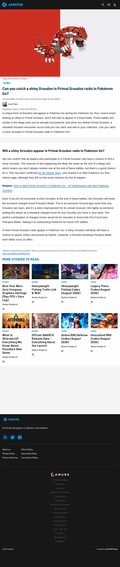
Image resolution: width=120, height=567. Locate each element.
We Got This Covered (60, 504)
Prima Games (60, 496)
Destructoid (60, 508)
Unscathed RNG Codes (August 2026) (101, 338)
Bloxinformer (60, 537)
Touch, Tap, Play (60, 529)
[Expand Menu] (109, 5)
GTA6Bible (60, 541)
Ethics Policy (27, 449)
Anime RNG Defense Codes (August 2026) (74, 338)
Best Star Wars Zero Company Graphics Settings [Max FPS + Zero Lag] (14, 293)
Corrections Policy (29, 457)
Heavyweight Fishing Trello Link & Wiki (44, 289)
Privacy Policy (8, 453)
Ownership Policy (29, 453)
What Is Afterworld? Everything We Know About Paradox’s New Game (12, 343)
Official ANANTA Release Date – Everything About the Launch (43, 340)
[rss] (5, 437)
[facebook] (20, 437)
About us (6, 449)
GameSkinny (60, 517)
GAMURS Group (112, 549)
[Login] (115, 5)
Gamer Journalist (60, 512)
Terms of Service (10, 457)
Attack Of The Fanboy (60, 492)
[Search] (103, 5)
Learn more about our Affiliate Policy (16, 253)
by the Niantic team (49, 173)
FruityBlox (60, 533)
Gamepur (60, 488)
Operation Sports (60, 521)
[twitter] (12, 437)
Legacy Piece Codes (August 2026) (100, 289)
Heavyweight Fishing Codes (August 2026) (70, 289)
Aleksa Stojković (10, 304)
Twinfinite (60, 484)
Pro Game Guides (60, 480)
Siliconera (60, 500)
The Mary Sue (60, 525)
